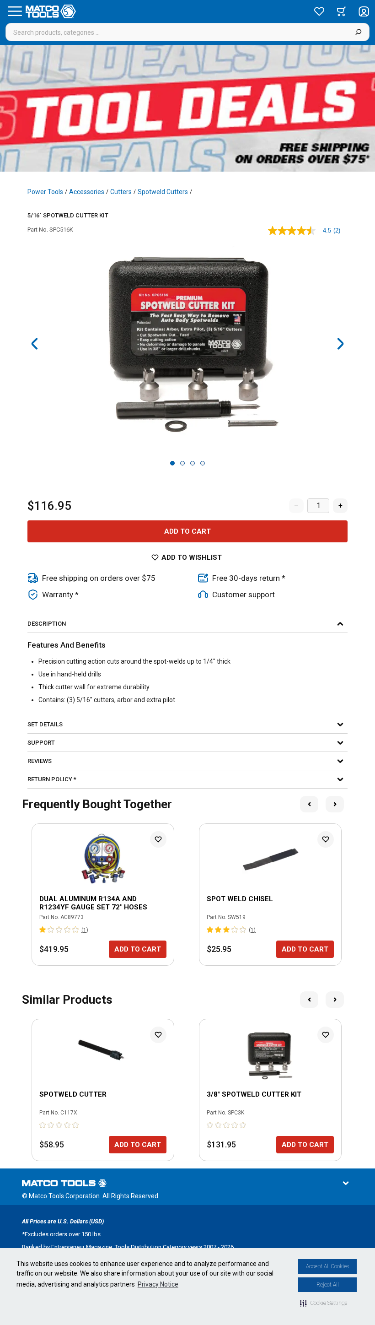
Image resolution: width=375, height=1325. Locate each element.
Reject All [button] (327, 1285)
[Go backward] (34, 343)
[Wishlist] (319, 11)
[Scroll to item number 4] (202, 463)
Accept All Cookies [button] (327, 1266)
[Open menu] (14, 11)
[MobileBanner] (187, 108)
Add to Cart (187, 531)
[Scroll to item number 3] (192, 463)
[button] (323, 1303)
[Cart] (341, 11)
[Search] (358, 32)
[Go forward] (340, 343)
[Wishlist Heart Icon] (158, 839)
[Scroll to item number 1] (172, 463)
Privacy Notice (158, 1284)
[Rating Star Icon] (43, 929)
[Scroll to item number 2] (182, 463)
